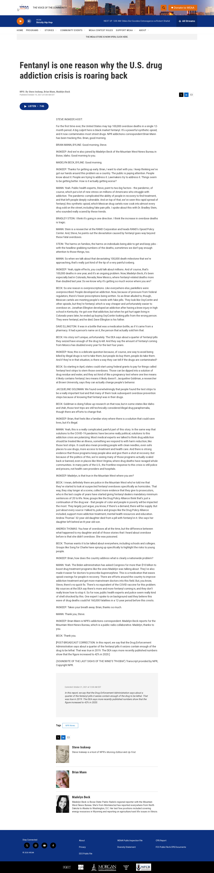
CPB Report (161, 840)
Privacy (82, 847)
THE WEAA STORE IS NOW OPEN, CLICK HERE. (107, 37)
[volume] (29, 21)
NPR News (70, 725)
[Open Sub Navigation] (40, 30)
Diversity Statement (126, 847)
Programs (32, 30)
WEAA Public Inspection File (130, 840)
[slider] (33, 21)
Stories (49, 30)
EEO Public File (85, 854)
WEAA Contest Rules (101, 30)
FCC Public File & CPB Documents (171, 847)
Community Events (71, 30)
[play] (20, 21)
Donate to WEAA (184, 7)
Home (20, 30)
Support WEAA (124, 30)
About (142, 30)
